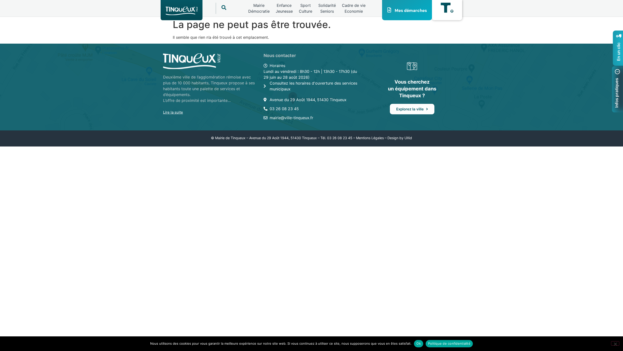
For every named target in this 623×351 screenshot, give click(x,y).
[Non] (615, 343)
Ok (418, 343)
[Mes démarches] (389, 10)
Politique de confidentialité (449, 343)
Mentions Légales (370, 138)
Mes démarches (411, 10)
